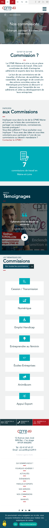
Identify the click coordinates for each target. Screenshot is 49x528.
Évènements (24, 479)
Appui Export (24, 404)
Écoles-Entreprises (24, 365)
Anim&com (24, 385)
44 (7, 2)
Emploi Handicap (24, 327)
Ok (15, 524)
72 (22, 2)
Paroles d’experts (24, 484)
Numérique (24, 308)
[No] (46, 520)
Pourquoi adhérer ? (24, 468)
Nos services (24, 489)
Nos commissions (24, 494)
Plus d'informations (28, 524)
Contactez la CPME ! (12, 140)
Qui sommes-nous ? (24, 463)
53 (17, 2)
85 (26, 2)
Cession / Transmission (24, 289)
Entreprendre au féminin (24, 346)
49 (12, 2)
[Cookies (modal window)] (4, 523)
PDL (2, 2)
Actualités (24, 474)
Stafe (31, 455)
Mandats (25, 499)
